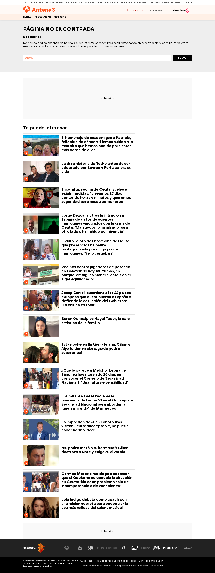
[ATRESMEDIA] (34, 548)
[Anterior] (24, 2)
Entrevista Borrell (111, 2)
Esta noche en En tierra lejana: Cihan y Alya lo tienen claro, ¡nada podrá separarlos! (95, 349)
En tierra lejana (34, 2)
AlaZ (81, 2)
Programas (42, 17)
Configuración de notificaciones (130, 566)
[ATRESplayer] (181, 10)
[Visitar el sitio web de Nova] (102, 548)
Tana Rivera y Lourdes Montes (135, 2)
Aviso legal (86, 561)
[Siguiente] (190, 2)
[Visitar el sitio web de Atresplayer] (172, 548)
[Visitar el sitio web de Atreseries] (123, 548)
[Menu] (188, 16)
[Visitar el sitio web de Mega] (113, 548)
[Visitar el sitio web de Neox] (91, 548)
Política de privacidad (104, 561)
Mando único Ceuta (93, 2)
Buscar (182, 57)
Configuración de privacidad (96, 566)
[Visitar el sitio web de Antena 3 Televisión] (69, 548)
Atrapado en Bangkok (171, 2)
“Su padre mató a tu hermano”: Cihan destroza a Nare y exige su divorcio (94, 450)
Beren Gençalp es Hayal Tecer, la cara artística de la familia (95, 321)
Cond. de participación (151, 561)
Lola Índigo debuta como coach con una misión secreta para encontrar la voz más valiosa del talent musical (94, 504)
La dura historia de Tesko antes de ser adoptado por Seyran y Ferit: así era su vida (96, 168)
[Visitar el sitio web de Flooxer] (187, 548)
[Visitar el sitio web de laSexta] (80, 548)
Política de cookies (127, 561)
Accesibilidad (156, 566)
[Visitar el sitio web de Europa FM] (145, 548)
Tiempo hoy (155, 2)
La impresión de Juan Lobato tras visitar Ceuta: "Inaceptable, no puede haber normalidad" (95, 426)
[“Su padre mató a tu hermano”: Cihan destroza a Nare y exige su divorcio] (41, 455)
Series (27, 17)
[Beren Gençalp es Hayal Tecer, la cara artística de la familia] (41, 326)
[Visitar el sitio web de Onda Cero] (134, 548)
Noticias (60, 17)
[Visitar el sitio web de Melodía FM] (156, 548)
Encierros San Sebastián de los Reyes (59, 2)
